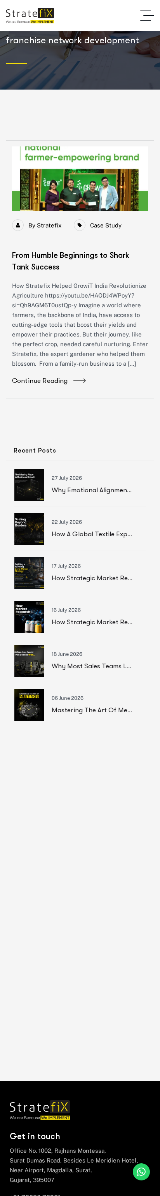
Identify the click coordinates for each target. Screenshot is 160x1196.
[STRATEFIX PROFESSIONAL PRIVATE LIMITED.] (30, 15)
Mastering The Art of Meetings (99, 710)
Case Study (106, 225)
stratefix (49, 225)
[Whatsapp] (141, 1171)
